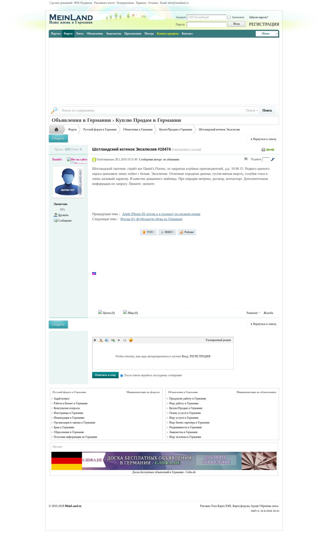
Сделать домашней (61, 3)
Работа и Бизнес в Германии (70, 403)
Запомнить (238, 17)
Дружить (63, 215)
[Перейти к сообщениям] (272, 159)
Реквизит (252, 313)
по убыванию (171, 159)
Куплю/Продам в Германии (175, 129)
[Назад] (268, 149)
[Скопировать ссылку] (186, 149)
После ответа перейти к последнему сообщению (153, 375)
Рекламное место (104, 3)
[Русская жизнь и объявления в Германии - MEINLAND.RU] (73, 23)
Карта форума (241, 506)
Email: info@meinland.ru (174, 3)
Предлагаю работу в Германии (187, 398)
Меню (265, 33)
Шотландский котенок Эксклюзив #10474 (131, 149)
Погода (149, 33)
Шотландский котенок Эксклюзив (219, 129)
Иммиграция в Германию (69, 417)
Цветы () (108, 313)
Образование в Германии (69, 432)
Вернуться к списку (265, 139)
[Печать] (263, 149)
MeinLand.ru (73, 506)
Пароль (180, 24)
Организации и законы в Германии (74, 422)
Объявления (95, 33)
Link (112, 340)
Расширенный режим (218, 340)
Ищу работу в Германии (183, 403)
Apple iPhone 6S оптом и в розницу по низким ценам (161, 214)
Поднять (256, 159)
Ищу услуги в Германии (183, 417)
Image (106, 340)
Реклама (205, 506)
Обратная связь (269, 506)
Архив (255, 506)
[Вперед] (272, 149)
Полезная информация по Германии (75, 437)
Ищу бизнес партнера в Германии (189, 422)
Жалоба (268, 313)
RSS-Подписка (83, 3)
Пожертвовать (125, 3)
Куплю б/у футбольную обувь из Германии (151, 219)
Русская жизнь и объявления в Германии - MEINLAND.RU (57, 129)
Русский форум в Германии (99, 129)
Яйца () (132, 313)
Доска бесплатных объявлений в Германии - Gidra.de (164, 472)
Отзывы (153, 3)
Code (124, 340)
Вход (185, 356)
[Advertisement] (164, 71)
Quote (118, 340)
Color (100, 340)
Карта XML (225, 506)
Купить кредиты (168, 33)
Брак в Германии (64, 427)
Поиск (250, 110)
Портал (56, 33)
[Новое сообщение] (58, 138)
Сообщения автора (150, 159)
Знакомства (113, 33)
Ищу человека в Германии (185, 437)
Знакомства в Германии (183, 432)
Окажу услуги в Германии (185, 413)
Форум (68, 33)
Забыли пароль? (258, 17)
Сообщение (65, 220)
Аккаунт (181, 17)
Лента (80, 33)
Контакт (187, 33)
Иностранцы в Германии (68, 413)
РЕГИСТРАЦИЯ (264, 24)
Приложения (132, 33)
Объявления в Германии (137, 129)
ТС (246, 159)
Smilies (130, 340)
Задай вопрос (62, 398)
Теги (214, 506)
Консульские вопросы (67, 408)
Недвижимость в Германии (185, 427)
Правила (141, 3)
